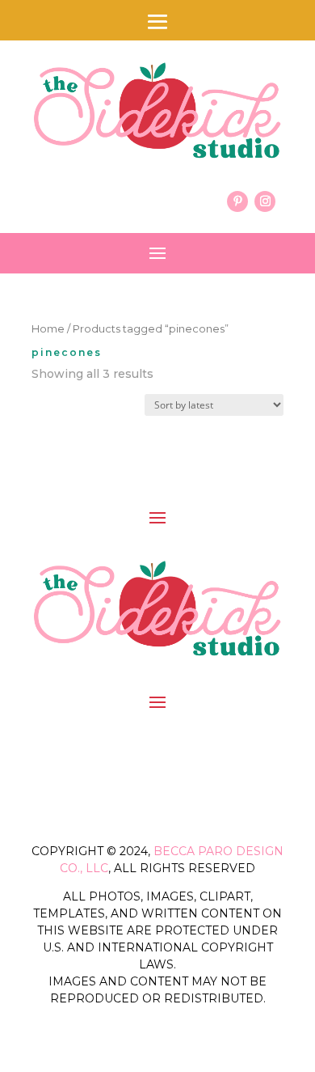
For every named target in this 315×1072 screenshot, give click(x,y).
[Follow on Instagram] (264, 201)
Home (48, 329)
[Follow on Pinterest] (237, 201)
